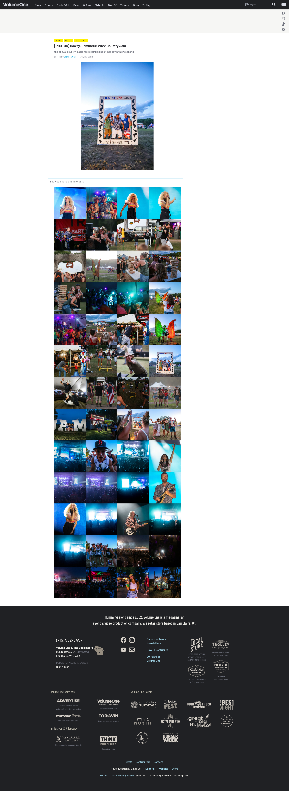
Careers (158, 761)
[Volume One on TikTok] (283, 24)
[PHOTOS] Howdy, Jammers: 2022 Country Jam (90, 46)
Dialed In (99, 5)
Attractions (81, 41)
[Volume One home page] (18, 5)
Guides (87, 5)
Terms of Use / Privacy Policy (117, 775)
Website (163, 768)
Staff (129, 761)
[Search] (273, 4)
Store (135, 5)
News (38, 5)
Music (58, 41)
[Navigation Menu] (283, 4)
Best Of (112, 5)
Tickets (124, 5)
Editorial (150, 768)
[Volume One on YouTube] (283, 29)
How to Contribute (157, 649)
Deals (76, 5)
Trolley (146, 5)
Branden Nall (70, 56)
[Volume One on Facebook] (283, 13)
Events (49, 5)
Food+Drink (63, 5)
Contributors (143, 761)
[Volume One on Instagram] (283, 18)
